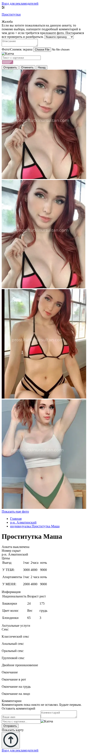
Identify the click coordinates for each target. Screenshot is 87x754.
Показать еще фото (15, 511)
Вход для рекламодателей (20, 3)
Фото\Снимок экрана (17, 49)
